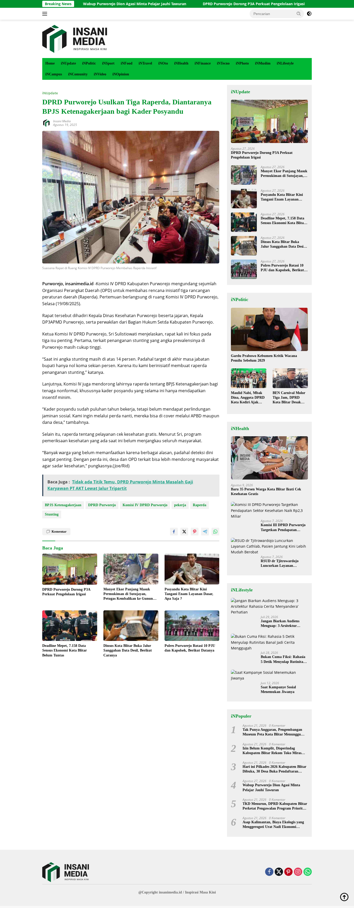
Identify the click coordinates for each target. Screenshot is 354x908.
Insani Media (62, 121)
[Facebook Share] (174, 531)
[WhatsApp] (307, 872)
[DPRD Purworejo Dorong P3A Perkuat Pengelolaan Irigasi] (69, 569)
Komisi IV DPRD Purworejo (145, 505)
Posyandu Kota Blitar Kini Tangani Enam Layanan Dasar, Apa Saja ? (189, 593)
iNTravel (145, 63)
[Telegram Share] (205, 531)
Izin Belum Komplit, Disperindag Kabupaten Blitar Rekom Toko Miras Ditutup (272, 750)
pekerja (180, 505)
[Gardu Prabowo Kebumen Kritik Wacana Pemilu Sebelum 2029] (269, 329)
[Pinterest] (288, 872)
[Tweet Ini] (184, 531)
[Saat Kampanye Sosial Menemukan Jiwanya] (269, 675)
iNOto (163, 63)
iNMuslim (263, 63)
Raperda (199, 505)
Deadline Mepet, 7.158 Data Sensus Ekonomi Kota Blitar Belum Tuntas (64, 650)
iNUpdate (68, 63)
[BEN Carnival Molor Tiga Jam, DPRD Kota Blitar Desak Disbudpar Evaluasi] (290, 378)
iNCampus (53, 74)
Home (50, 63)
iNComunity (78, 74)
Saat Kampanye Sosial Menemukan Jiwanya (278, 689)
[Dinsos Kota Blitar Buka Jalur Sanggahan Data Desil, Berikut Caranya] (130, 625)
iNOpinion (120, 74)
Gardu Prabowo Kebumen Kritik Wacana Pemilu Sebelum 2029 (264, 358)
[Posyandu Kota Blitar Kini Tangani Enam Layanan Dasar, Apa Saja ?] (192, 569)
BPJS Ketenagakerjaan (63, 505)
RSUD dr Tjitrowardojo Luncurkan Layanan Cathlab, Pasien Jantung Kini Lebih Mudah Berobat (284, 563)
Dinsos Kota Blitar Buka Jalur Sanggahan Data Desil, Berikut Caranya (127, 650)
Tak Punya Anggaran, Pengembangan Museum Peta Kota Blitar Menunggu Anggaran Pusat (272, 732)
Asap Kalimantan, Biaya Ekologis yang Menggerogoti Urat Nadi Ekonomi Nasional (273, 824)
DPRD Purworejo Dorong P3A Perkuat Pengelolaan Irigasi (225, 4)
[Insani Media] (74, 38)
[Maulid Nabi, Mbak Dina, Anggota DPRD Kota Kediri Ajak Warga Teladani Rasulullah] (248, 378)
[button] (299, 13)
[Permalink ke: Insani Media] (46, 122)
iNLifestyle (285, 63)
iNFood (126, 63)
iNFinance (203, 63)
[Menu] (45, 13)
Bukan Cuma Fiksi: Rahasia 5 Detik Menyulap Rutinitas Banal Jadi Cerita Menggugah (283, 659)
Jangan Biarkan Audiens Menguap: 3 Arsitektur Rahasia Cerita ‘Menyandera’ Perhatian (284, 623)
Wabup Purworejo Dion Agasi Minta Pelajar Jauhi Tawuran (106, 4)
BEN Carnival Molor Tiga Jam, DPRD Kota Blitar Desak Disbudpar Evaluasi (289, 398)
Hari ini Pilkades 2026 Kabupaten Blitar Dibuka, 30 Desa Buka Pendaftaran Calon (274, 769)
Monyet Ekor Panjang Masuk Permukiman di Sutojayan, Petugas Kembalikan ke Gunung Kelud (129, 594)
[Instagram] (298, 872)
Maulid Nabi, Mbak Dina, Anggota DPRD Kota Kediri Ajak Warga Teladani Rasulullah (248, 398)
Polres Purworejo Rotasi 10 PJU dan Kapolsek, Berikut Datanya (190, 648)
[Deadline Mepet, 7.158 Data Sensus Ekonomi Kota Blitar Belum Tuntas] (69, 625)
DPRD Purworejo (102, 505)
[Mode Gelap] (309, 13)
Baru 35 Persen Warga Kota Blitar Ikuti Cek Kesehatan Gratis (266, 491)
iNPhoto (242, 63)
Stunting (52, 514)
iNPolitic (89, 63)
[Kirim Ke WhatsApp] (215, 531)
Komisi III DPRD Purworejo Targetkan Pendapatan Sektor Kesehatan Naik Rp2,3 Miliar (284, 527)
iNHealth (181, 63)
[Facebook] (269, 872)
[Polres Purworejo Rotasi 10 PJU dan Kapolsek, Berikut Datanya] (192, 625)
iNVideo (100, 74)
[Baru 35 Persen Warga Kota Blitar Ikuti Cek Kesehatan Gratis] (269, 458)
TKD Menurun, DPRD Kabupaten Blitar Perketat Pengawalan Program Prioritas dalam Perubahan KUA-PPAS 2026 (275, 806)
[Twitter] (279, 872)
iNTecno (223, 63)
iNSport (108, 63)
